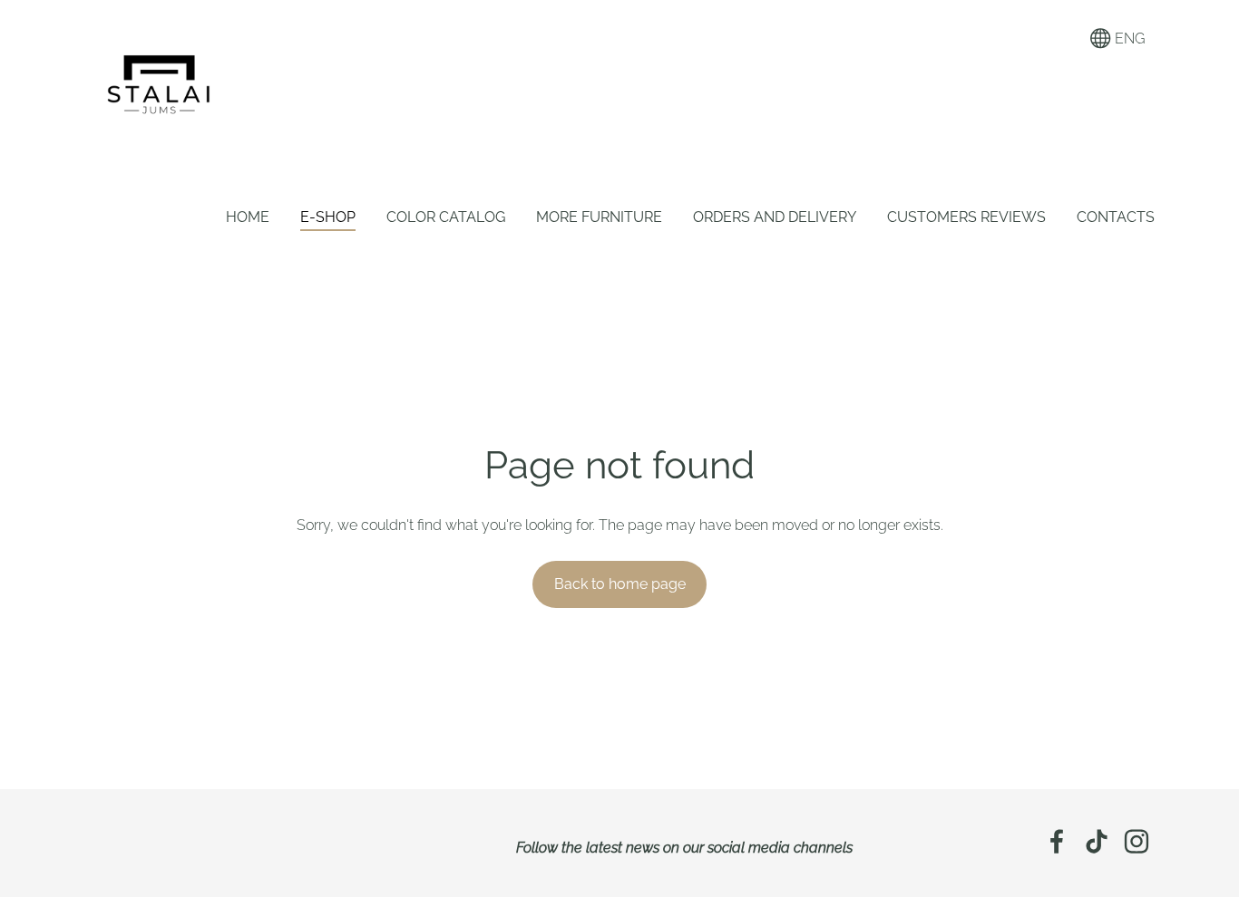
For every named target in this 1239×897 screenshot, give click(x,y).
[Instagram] (1136, 841)
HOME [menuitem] (247, 217)
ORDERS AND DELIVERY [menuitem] (774, 217)
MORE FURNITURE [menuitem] (599, 217)
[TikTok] (1096, 841)
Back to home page (620, 584)
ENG (1128, 38)
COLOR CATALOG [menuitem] (445, 217)
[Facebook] (1057, 841)
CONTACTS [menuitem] (1116, 217)
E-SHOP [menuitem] (328, 217)
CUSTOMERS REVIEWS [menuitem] (966, 217)
